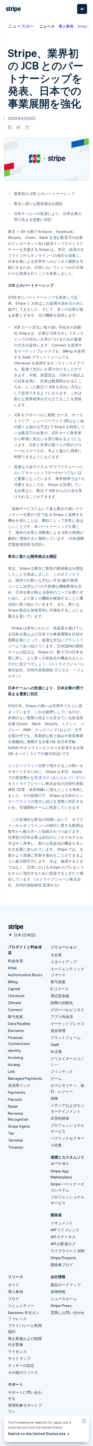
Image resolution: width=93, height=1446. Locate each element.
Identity (14, 1050)
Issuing (14, 1064)
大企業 (56, 954)
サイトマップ (19, 1358)
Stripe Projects (63, 1257)
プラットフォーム (66, 1037)
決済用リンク (19, 1085)
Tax (11, 1133)
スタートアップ (64, 961)
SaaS (55, 1044)
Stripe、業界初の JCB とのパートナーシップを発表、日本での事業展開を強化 (45, 78)
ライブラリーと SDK (68, 1250)
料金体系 (15, 960)
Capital (14, 988)
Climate (14, 1002)
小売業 (56, 1145)
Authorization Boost (25, 974)
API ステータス (63, 1236)
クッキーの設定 (21, 1365)
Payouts (15, 1099)
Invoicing (15, 1057)
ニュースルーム (23, 26)
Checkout (16, 995)
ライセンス (17, 1351)
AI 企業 (56, 1051)
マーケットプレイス (68, 1023)
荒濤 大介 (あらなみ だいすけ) (59, 777)
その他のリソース (23, 1372)
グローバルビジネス (68, 1009)
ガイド (13, 1284)
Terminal (15, 1140)
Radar (13, 1106)
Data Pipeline (19, 1023)
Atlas (12, 967)
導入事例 (66, 26)
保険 (54, 1098)
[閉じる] (83, 1422)
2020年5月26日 (22, 118)
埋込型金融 (60, 995)
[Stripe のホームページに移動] (13, 927)
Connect (15, 1009)
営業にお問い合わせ (68, 1312)
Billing (13, 981)
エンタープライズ (23, 765)
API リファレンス (65, 1229)
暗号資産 (15, 1016)
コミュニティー (21, 1305)
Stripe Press (61, 1305)
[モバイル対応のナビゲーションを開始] (82, 9)
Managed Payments (25, 1078)
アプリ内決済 (62, 1016)
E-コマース (60, 988)
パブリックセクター (68, 1138)
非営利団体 (60, 1118)
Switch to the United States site (37, 1433)
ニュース (47, 26)
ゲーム (56, 1078)
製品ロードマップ (66, 1284)
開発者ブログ (62, 1264)
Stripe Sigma (19, 1126)
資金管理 (58, 1030)
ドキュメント (62, 1222)
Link (11, 1071)
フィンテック (62, 1071)
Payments (17, 1092)
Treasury (16, 1147)
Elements (16, 1030)
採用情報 (58, 1291)
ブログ (13, 1298)
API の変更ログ (63, 1243)
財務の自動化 (62, 1002)
